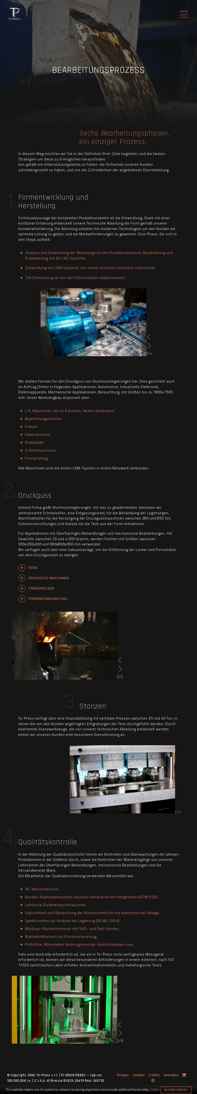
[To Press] (15, 14)
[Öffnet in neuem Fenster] (184, 1075)
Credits (154, 1075)
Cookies (139, 1075)
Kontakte (171, 1075)
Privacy (123, 1075)
